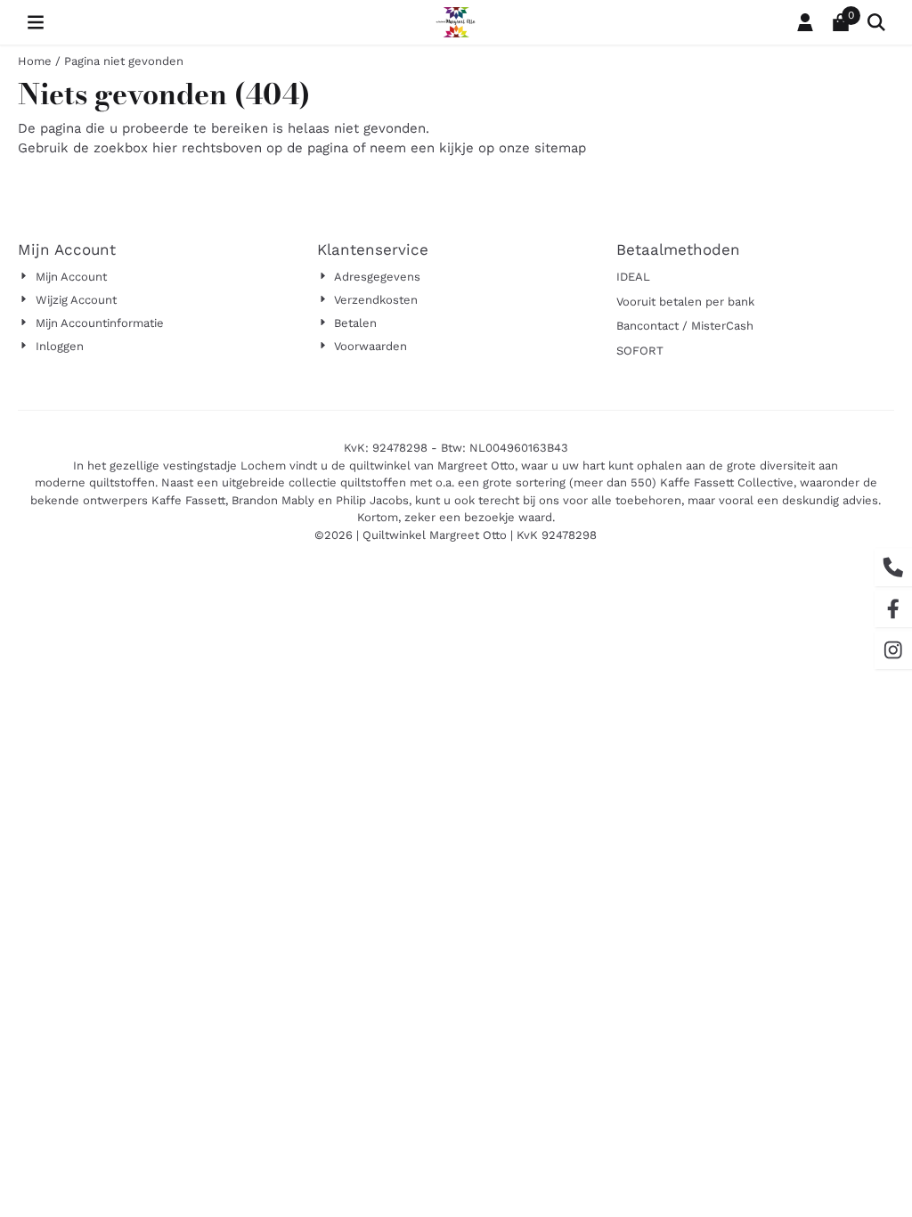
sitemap (560, 148)
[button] (35, 22)
